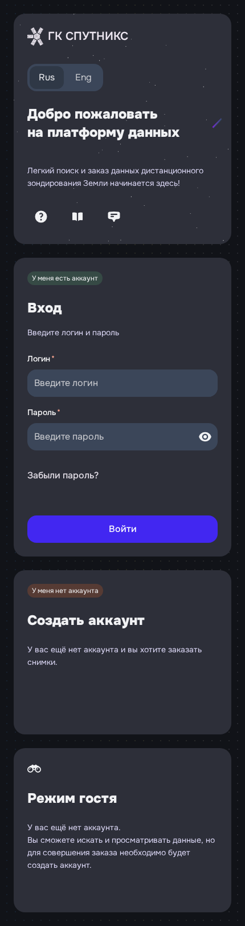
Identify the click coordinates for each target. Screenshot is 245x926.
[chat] (114, 216)
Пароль (41, 412)
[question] (41, 216)
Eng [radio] (83, 77)
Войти (123, 529)
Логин (38, 359)
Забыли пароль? (63, 475)
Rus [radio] (47, 77)
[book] (77, 216)
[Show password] (205, 436)
